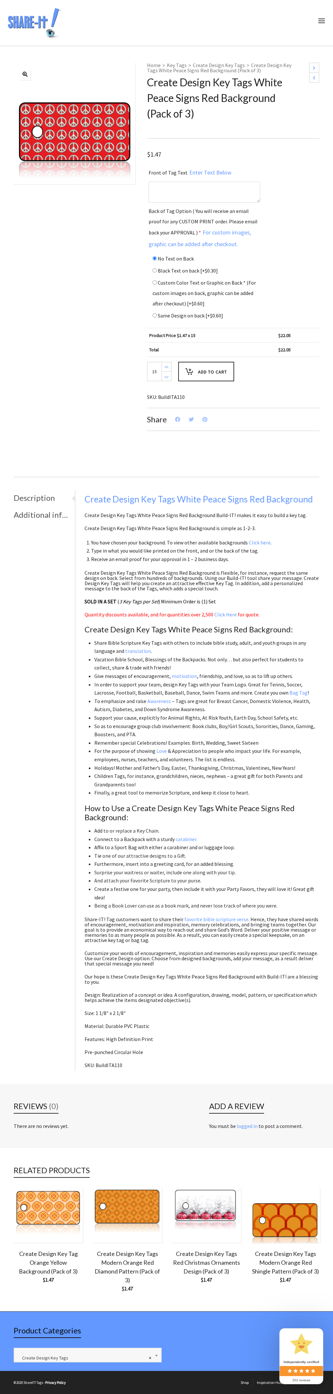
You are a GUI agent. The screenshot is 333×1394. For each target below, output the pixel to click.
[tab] (44, 497)
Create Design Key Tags (219, 65)
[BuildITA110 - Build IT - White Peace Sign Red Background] (25, 74)
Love (161, 751)
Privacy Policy (55, 1382)
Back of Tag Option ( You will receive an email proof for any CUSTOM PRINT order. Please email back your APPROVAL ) (203, 228)
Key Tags (177, 65)
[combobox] (88, 1355)
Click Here (225, 614)
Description (34, 497)
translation (138, 651)
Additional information (43, 514)
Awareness (159, 701)
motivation (184, 676)
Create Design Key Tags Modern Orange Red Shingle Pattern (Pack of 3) (285, 1262)
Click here (260, 542)
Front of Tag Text (190, 172)
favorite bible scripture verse (216, 919)
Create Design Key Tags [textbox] (85, 1358)
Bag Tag (298, 692)
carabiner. (186, 839)
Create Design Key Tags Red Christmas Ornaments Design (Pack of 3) (206, 1262)
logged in (247, 1126)
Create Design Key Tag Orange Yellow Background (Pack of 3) (48, 1262)
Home (154, 65)
